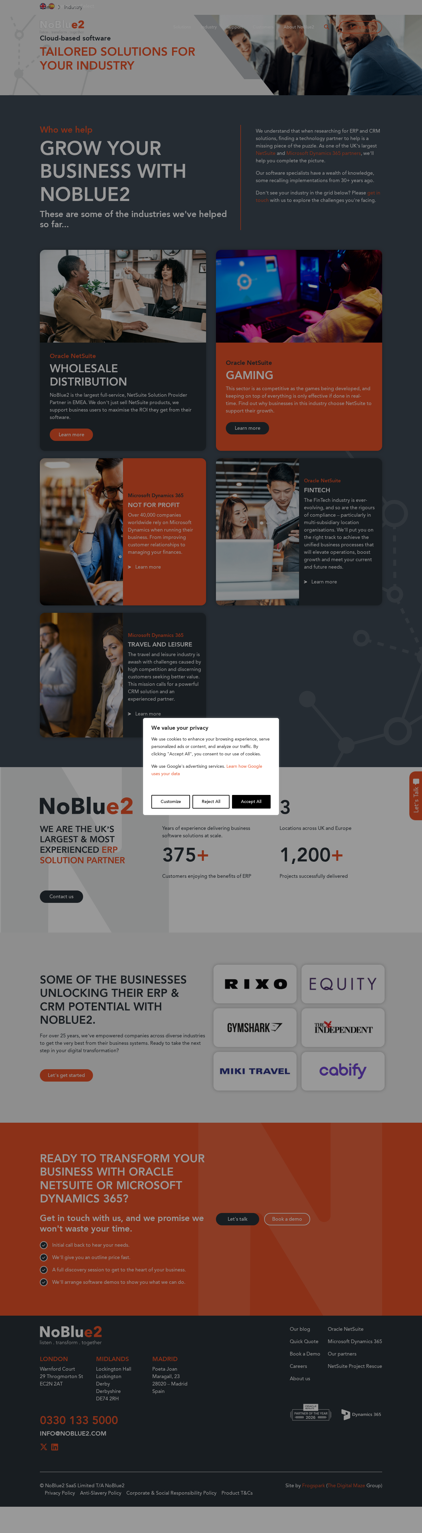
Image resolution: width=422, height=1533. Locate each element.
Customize (171, 801)
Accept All (251, 801)
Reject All (211, 801)
